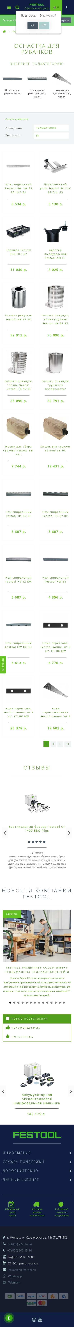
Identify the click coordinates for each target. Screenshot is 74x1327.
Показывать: (13, 135)
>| (68, 743)
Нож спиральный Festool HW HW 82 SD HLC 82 (18, 188)
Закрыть (64, 20)
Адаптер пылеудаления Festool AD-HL (55, 254)
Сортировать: (13, 128)
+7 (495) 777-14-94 (19, 1244)
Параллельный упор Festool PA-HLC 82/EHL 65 (55, 188)
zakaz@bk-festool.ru (22, 1270)
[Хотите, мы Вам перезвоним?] (9, 1318)
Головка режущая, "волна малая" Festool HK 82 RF (19, 385)
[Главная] (4, 31)
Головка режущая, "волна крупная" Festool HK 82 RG (56, 319)
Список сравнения (17, 119)
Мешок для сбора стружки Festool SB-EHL (18, 450)
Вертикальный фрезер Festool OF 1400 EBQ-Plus (37, 829)
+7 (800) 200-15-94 (19, 1250)
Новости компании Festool (37, 893)
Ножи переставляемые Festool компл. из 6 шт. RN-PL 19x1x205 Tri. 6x (55, 716)
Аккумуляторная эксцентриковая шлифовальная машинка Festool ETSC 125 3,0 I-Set (37, 1101)
